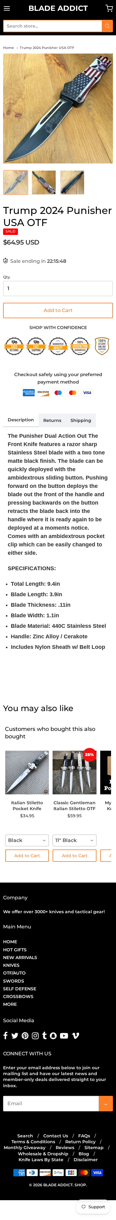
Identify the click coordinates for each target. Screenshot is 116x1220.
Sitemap (94, 1147)
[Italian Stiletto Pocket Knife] (27, 772)
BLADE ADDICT (58, 8)
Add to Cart (57, 310)
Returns (52, 420)
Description (21, 420)
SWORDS (13, 981)
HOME (10, 941)
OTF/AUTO (14, 973)
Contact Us (55, 1136)
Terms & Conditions (33, 1141)
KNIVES (11, 965)
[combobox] (52, 26)
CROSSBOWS (18, 996)
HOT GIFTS (15, 950)
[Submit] (107, 26)
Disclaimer (86, 1159)
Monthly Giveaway (24, 1147)
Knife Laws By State (41, 1159)
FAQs (84, 1136)
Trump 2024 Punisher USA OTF (47, 48)
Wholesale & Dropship (43, 1154)
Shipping (81, 420)
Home (8, 48)
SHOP (80, 1185)
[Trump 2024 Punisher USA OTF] (58, 108)
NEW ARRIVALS (20, 957)
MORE (10, 1004)
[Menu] (14, 8)
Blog (84, 1154)
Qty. (7, 277)
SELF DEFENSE (19, 989)
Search (25, 1136)
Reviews (65, 1147)
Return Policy (80, 1141)
